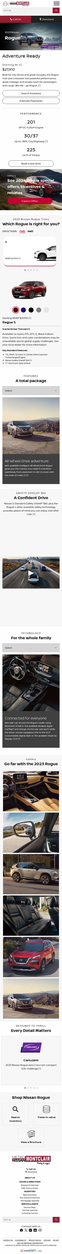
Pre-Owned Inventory (30, 1197)
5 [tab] (37, 270)
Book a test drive (31, 163)
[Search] (56, 10)
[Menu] (57, 4)
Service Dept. (30, 1207)
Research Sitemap (30, 1185)
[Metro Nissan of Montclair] (15, 3)
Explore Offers (30, 201)
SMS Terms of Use (29, 1188)
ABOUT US (30, 1178)
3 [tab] (31, 270)
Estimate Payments (31, 100)
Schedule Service (30, 1213)
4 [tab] (34, 270)
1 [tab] (25, 270)
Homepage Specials (29, 1200)
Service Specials (29, 1210)
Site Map (47, 1240)
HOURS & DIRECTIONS (29, 1182)
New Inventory (30, 1194)
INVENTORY (30, 1191)
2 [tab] (28, 270)
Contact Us (8, 1240)
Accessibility (21, 1240)
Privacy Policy (35, 1240)
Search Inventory (31, 93)
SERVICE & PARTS (29, 1204)
